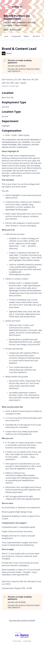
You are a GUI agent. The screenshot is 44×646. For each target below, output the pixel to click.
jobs (6, 36)
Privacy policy (17, 641)
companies (16, 36)
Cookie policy (27, 641)
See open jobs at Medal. (17, 66)
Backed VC (17, 6)
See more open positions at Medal (22, 620)
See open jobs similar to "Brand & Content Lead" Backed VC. (24, 70)
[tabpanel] (22, 369)
